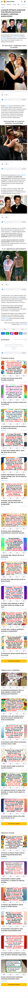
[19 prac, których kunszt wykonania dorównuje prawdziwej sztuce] (14, 966)
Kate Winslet (4, 38)
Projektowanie (4, 980)
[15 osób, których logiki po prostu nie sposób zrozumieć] (14, 756)
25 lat (11, 231)
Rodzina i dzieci (4, 480)
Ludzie (2, 7)
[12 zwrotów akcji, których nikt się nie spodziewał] (14, 545)
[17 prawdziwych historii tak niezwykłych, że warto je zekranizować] (14, 416)
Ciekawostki (3, 430)
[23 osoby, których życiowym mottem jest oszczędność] (14, 392)
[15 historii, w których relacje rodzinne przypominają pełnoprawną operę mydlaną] (14, 842)
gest (18, 297)
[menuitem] (3, 4)
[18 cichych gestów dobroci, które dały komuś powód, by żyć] (14, 806)
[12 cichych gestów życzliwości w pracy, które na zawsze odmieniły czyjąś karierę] (14, 942)
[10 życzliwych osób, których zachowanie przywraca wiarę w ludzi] (14, 731)
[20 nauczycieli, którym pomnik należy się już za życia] (14, 643)
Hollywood (22, 175)
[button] (5, 329)
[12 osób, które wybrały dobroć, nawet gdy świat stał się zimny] (14, 440)
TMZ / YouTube (23, 324)
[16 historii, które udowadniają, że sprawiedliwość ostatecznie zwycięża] (14, 521)
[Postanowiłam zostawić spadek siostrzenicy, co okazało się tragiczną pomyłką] (14, 868)
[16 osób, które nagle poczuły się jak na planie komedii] (14, 569)
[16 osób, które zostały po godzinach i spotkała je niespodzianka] (14, 619)
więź (7, 105)
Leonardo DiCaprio (16, 36)
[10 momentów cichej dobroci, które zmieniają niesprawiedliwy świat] (14, 918)
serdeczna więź (5, 318)
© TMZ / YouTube (4, 282)
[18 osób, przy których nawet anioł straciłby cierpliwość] (14, 368)
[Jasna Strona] (9, 2)
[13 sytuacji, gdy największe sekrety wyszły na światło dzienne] (14, 894)
